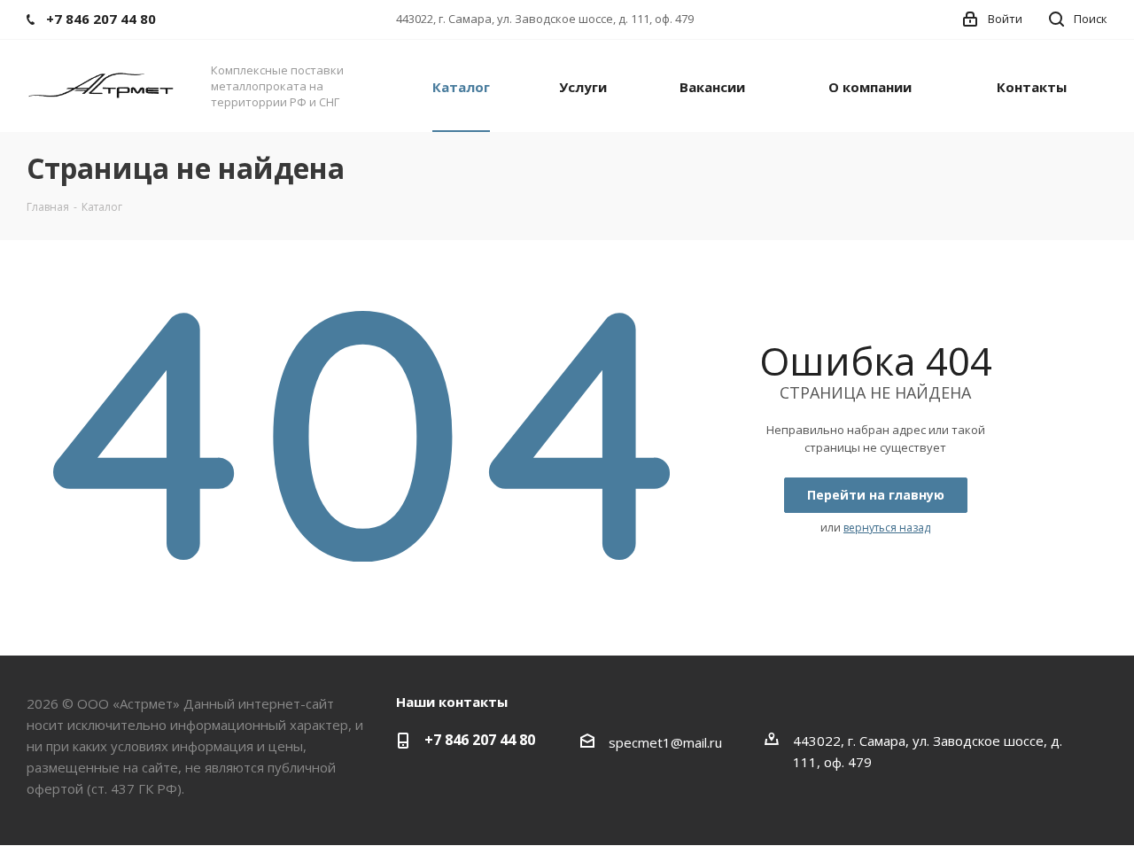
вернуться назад (886, 527)
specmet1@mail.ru (665, 742)
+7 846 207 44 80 (479, 739)
